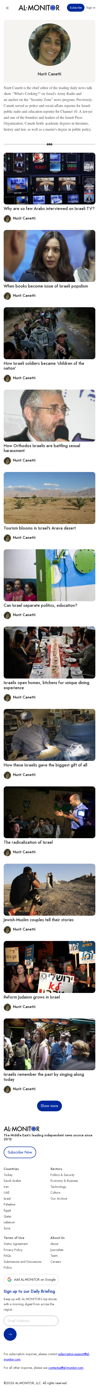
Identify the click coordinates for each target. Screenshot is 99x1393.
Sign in (90, 8)
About (54, 1243)
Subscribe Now (20, 1152)
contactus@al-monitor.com (65, 1367)
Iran (6, 1186)
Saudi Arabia (12, 1180)
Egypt (7, 1210)
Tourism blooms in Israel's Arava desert (40, 528)
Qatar (8, 1216)
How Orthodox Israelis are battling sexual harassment (42, 448)
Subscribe (76, 8)
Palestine (9, 1204)
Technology (58, 1186)
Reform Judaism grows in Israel (32, 997)
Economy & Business (64, 1180)
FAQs (7, 1255)
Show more (49, 1106)
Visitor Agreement (16, 1243)
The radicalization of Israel (28, 842)
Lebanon (9, 1222)
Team (54, 1255)
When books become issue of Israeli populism (46, 286)
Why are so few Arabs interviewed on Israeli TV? (49, 209)
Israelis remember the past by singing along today (44, 1077)
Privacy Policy (13, 1250)
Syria (7, 1228)
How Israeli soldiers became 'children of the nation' (44, 366)
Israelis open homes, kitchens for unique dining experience (46, 685)
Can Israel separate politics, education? (40, 605)
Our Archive (58, 1198)
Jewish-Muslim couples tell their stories (39, 920)
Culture (55, 1192)
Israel (7, 1198)
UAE (6, 1192)
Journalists (56, 1250)
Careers (55, 1261)
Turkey (8, 1175)
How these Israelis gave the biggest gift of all (45, 765)
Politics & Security (62, 1175)
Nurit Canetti (49, 74)
